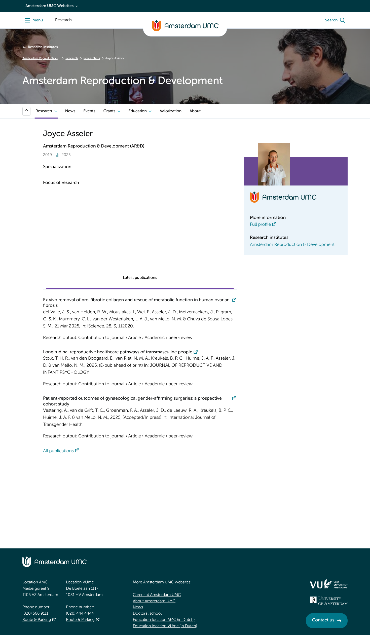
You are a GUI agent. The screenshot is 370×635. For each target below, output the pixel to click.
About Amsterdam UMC (154, 601)
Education (137, 111)
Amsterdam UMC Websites (49, 6)
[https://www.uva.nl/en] (329, 600)
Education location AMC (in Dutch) (164, 620)
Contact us (323, 620)
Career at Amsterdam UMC (157, 595)
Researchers (92, 58)
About (195, 111)
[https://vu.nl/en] (329, 583)
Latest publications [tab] (140, 278)
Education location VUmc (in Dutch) (165, 626)
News (70, 111)
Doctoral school (147, 614)
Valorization (170, 111)
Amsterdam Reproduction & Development (41, 58)
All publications (58, 451)
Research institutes (43, 47)
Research (71, 58)
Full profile (260, 224)
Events (89, 111)
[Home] (26, 111)
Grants (109, 111)
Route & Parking (36, 620)
